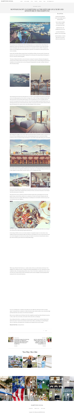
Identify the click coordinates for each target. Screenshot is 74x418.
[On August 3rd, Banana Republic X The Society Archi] (43, 382)
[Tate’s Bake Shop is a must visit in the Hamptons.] (68, 394)
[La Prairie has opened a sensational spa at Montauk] (68, 382)
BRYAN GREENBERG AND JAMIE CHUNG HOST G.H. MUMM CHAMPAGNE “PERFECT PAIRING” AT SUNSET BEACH (40, 342)
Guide (21, 1)
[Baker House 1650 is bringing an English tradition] (43, 394)
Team (44, 1)
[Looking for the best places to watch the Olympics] (55, 382)
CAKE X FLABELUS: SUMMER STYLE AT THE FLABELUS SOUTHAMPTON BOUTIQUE (60, 24)
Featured (35, 6)
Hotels (39, 6)
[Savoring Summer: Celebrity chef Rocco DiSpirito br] (55, 394)
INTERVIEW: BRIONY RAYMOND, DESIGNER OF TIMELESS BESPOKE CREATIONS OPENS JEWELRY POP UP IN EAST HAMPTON (21, 342)
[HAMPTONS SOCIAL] (7, 1)
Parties (36, 1)
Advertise (31, 408)
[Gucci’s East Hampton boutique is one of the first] (6, 394)
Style (32, 1)
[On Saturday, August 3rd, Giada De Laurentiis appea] (31, 382)
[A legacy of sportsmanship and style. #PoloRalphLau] (18, 394)
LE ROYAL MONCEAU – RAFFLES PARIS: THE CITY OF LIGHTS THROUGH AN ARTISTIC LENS (60, 38)
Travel (40, 1)
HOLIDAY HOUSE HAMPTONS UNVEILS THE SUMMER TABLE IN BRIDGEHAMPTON (60, 18)
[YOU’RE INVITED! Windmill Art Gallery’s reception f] (18, 382)
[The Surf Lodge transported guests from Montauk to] (6, 382)
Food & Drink (26, 1)
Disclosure (43, 408)
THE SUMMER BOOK (50, 1)
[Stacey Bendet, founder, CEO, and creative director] (31, 394)
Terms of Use (36, 408)
